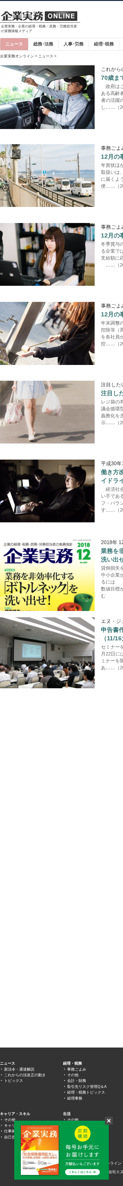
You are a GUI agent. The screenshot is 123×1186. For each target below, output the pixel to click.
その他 (73, 1075)
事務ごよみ (76, 1069)
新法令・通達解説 (19, 1069)
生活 (67, 1114)
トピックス (13, 1080)
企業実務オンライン (17, 56)
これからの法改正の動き (25, 1075)
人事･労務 (74, 43)
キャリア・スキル (15, 1114)
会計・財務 (76, 1080)
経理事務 (74, 1098)
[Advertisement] (53, 750)
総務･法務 (43, 43)
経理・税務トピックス (86, 1092)
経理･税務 (104, 43)
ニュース (14, 43)
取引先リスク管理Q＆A (87, 1086)
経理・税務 (72, 1063)
